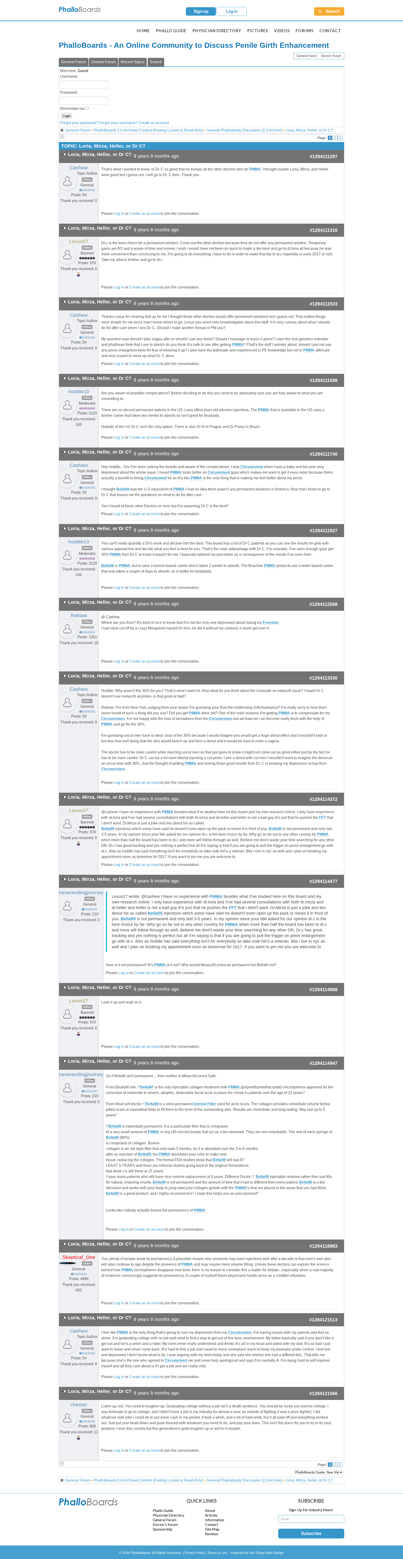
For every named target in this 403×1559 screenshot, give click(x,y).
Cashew (79, 167)
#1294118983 (323, 1246)
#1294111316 (323, 230)
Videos (282, 30)
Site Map (212, 1529)
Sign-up (201, 11)
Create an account (154, 123)
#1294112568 (323, 604)
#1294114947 (323, 1063)
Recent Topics (132, 62)
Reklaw (79, 615)
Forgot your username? (118, 123)
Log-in (232, 11)
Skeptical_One (79, 1257)
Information (214, 1519)
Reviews (211, 1533)
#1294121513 (323, 1319)
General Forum (307, 56)
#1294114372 (323, 799)
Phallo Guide (163, 1510)
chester (78, 1404)
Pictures (257, 30)
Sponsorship (162, 1529)
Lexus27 (78, 241)
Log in (119, 213)
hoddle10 (78, 391)
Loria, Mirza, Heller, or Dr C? (309, 130)
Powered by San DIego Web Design (257, 1553)
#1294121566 (323, 1393)
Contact (330, 30)
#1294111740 (323, 454)
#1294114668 (323, 989)
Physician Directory (216, 30)
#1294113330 (323, 678)
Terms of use (217, 1553)
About (210, 1510)
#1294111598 (323, 380)
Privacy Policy (195, 1553)
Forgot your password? (79, 123)
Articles (211, 1515)
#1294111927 (323, 530)
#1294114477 (323, 881)
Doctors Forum (331, 56)
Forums (304, 30)
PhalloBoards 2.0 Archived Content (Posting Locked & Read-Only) (148, 130)
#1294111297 (323, 156)
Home (143, 30)
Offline (87, 179)
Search (156, 62)
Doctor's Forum (165, 1524)
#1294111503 (323, 303)
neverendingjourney (81, 892)
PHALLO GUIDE (171, 30)
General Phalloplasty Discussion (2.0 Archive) (244, 130)
